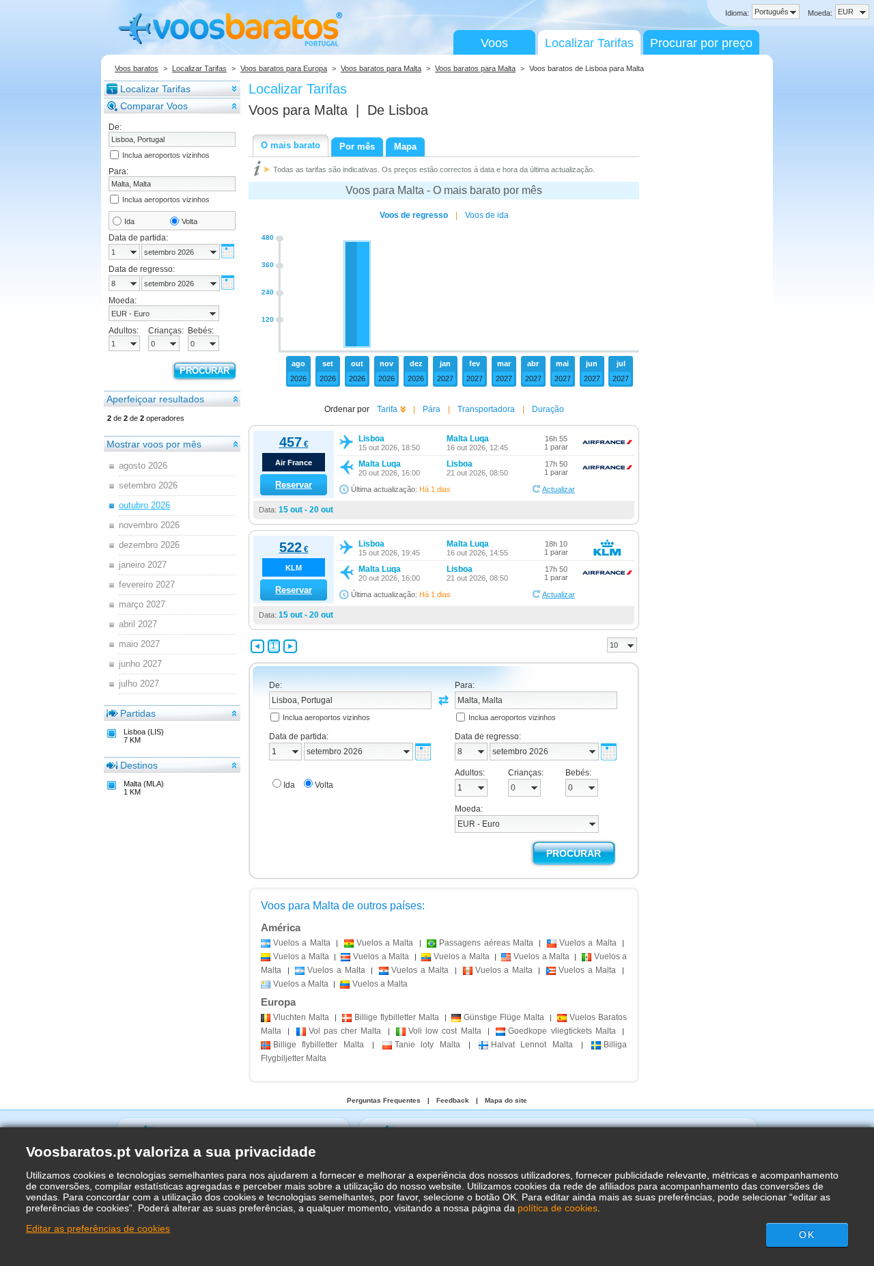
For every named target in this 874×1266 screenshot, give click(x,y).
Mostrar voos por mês (154, 444)
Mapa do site (506, 1100)
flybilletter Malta (396, 1017)
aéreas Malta (486, 943)
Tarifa (387, 409)
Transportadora (486, 409)
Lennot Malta (532, 1044)
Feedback (452, 1100)
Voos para (298, 110)
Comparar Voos (154, 105)
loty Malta (427, 1044)
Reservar (293, 485)
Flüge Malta (504, 1017)
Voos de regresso (414, 215)
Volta (189, 221)
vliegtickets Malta (562, 1031)
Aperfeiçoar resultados (155, 399)
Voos (494, 43)
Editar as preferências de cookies (98, 1228)
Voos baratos (136, 68)
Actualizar (558, 489)
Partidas (138, 713)
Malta (301, 1017)
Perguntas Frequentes (384, 1100)
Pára (431, 409)
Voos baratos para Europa (283, 68)
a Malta (301, 943)
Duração (548, 409)
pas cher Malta (345, 1031)
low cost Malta (444, 1031)
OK (806, 1234)
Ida (129, 221)
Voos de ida (487, 215)
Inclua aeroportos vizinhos (166, 155)
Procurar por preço (701, 43)
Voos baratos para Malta (381, 68)
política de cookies (557, 1207)
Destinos (139, 765)
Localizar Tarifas (589, 43)
